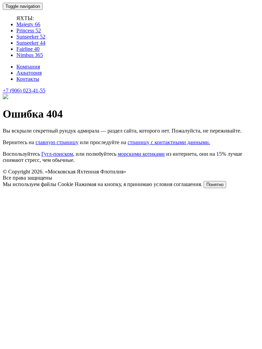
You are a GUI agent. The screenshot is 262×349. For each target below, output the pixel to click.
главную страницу (56, 142)
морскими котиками (141, 154)
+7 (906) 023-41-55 (24, 90)
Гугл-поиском (57, 154)
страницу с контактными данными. (169, 142)
